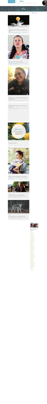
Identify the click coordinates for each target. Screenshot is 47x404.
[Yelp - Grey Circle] (15, 1)
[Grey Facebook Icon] (16, 1)
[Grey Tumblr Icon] (18, 1)
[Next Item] (37, 225)
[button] (21, 1)
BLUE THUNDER (11, 1)
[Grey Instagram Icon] (17, 1)
